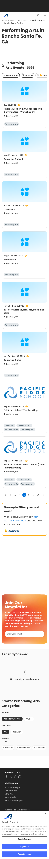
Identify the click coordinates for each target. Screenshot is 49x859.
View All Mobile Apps (14, 800)
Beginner (17, 732)
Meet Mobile (10, 797)
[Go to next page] (44, 495)
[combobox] (11, 75)
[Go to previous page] (5, 495)
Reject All (24, 846)
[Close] (45, 814)
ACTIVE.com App (12, 787)
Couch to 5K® (11, 790)
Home (4, 20)
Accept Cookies (24, 854)
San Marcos (24, 747)
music (29, 719)
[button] (27, 75)
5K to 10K (9, 794)
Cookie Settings (24, 839)
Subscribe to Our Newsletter (17, 810)
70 (38, 495)
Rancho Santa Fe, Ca (19, 20)
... (15, 495)
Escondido (40, 747)
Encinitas (9, 747)
